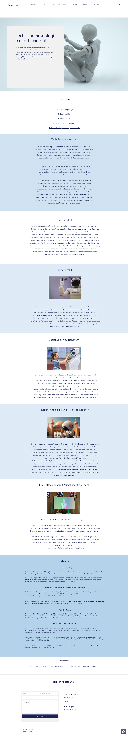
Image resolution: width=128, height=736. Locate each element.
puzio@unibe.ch (72, 707)
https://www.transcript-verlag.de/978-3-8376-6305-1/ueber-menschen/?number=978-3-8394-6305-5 (63, 574)
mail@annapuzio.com (70, 709)
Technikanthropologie (64, 109)
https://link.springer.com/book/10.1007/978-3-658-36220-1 (47, 595)
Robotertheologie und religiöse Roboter (64, 128)
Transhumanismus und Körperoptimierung (70, 254)
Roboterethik (65, 118)
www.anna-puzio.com (78, 666)
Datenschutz (32, 729)
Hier (47, 548)
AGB (38, 729)
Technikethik (65, 114)
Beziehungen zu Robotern (65, 123)
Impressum (25, 729)
